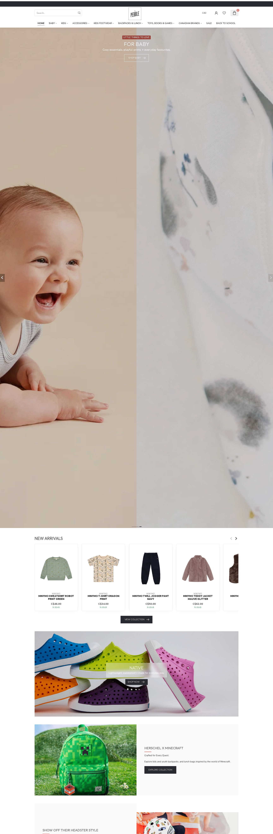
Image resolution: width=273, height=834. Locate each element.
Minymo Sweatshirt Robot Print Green (56, 597)
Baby (52, 23)
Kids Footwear (103, 23)
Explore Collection (160, 769)
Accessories (80, 23)
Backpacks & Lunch (129, 23)
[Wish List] (224, 13)
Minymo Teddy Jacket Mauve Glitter (198, 597)
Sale (209, 23)
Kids (63, 23)
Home (41, 23)
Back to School (225, 23)
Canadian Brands (189, 23)
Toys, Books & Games (159, 23)
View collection (134, 619)
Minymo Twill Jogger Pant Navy (150, 597)
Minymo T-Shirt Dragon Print (103, 597)
